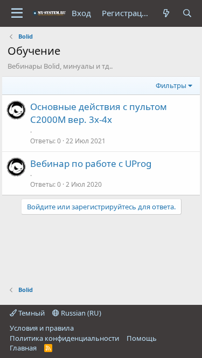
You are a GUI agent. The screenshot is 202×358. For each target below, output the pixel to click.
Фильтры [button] (171, 85)
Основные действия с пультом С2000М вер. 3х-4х (98, 113)
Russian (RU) (80, 313)
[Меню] (17, 13)
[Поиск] (187, 13)
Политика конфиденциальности (64, 338)
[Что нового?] (166, 13)
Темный (31, 313)
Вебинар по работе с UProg (90, 163)
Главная (23, 348)
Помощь (142, 338)
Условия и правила (42, 328)
